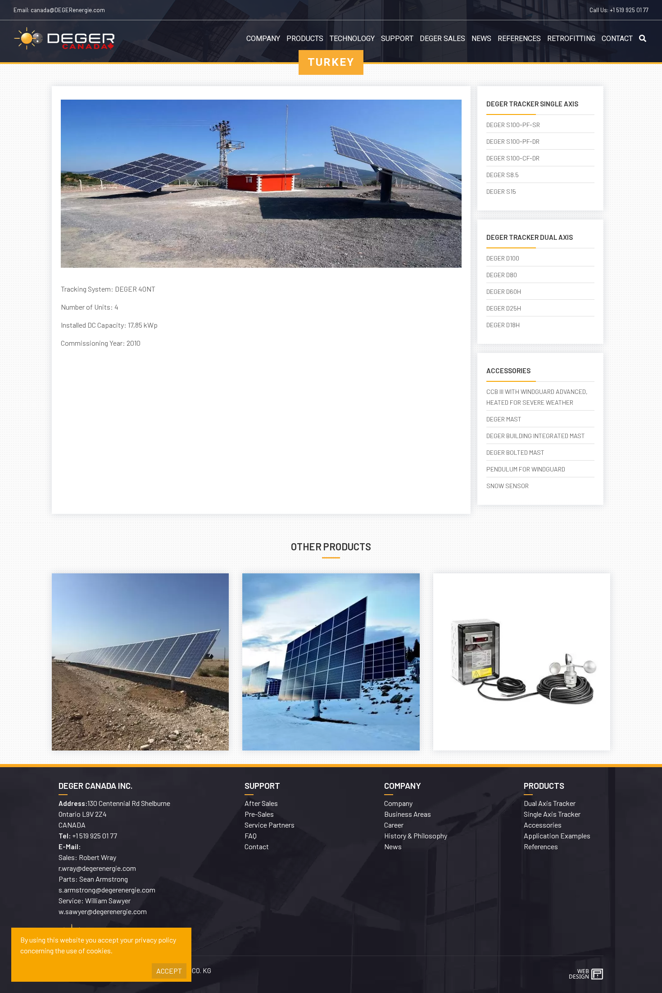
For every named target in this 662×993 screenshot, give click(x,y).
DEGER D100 (502, 258)
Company (263, 38)
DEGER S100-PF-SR (513, 124)
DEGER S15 (501, 191)
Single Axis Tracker (552, 814)
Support (397, 38)
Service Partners (270, 824)
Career (394, 824)
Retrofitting (571, 38)
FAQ (251, 835)
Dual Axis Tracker (550, 803)
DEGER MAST (503, 419)
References (519, 38)
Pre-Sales (259, 814)
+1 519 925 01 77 (629, 10)
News (481, 38)
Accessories (543, 824)
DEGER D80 (501, 275)
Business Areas (407, 814)
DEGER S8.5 (502, 174)
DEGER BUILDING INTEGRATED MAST (535, 435)
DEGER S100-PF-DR (513, 141)
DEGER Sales (442, 38)
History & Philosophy (415, 835)
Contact (617, 38)
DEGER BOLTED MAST (515, 452)
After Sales (261, 803)
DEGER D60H (503, 291)
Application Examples (557, 835)
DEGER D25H (503, 308)
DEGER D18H (503, 325)
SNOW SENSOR (507, 486)
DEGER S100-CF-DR (513, 158)
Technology (352, 38)
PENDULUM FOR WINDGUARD (525, 469)
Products (304, 38)
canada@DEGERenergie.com (68, 10)
